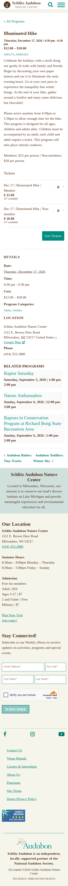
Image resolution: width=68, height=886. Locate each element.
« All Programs (14, 21)
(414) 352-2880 (12, 547)
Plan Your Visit (12, 615)
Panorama (13, 783)
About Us (13, 775)
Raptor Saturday (19, 373)
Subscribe (15, 709)
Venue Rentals (16, 758)
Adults (9, 54)
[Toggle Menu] (61, 5)
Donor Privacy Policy (21, 799)
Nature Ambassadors (23, 395)
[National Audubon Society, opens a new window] (34, 849)
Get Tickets (53, 236)
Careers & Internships (22, 766)
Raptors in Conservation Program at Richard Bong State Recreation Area (32, 423)
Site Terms (14, 791)
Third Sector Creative (41, 879)
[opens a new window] (4, 736)
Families (22, 54)
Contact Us (14, 750)
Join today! (9, 620)
